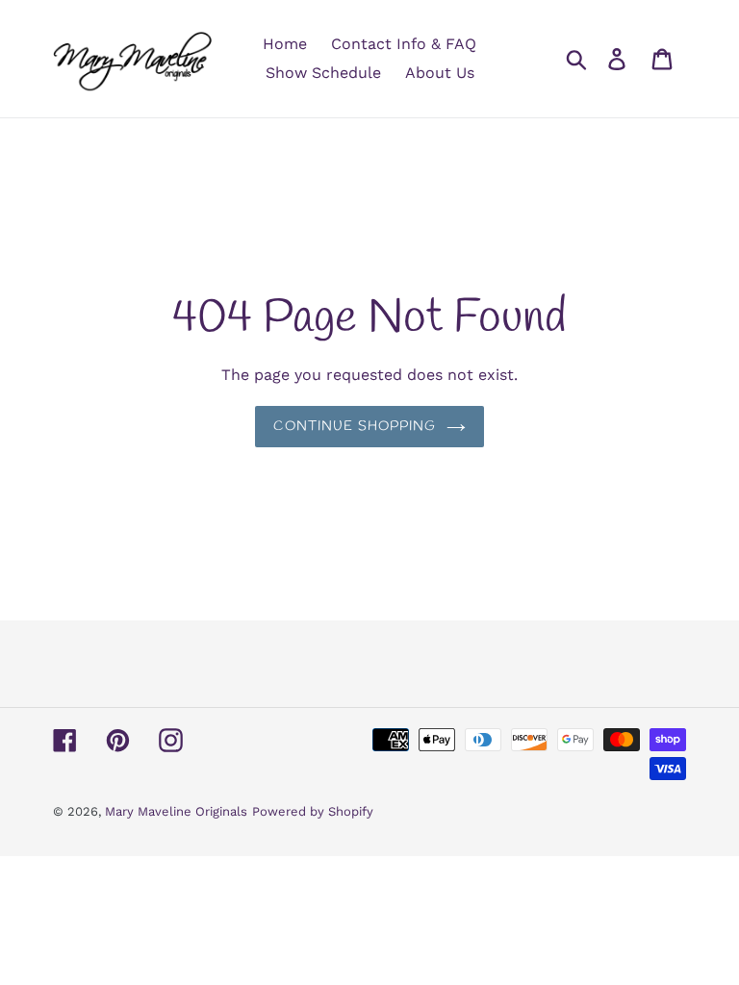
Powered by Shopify (312, 811)
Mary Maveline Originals (176, 811)
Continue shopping (354, 426)
